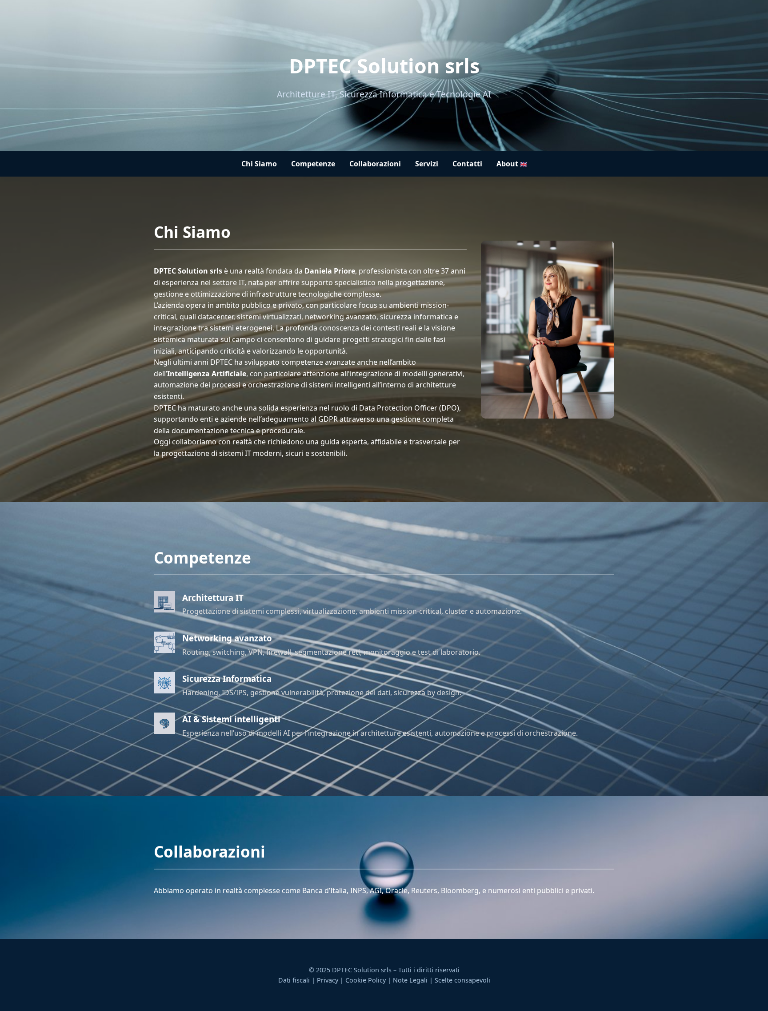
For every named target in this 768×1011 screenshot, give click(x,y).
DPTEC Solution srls (384, 65)
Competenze (313, 164)
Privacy (327, 980)
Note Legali (410, 980)
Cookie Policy (365, 980)
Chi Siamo (259, 164)
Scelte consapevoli (462, 980)
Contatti (467, 164)
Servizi (426, 164)
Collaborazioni (375, 164)
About (511, 164)
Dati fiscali (294, 980)
